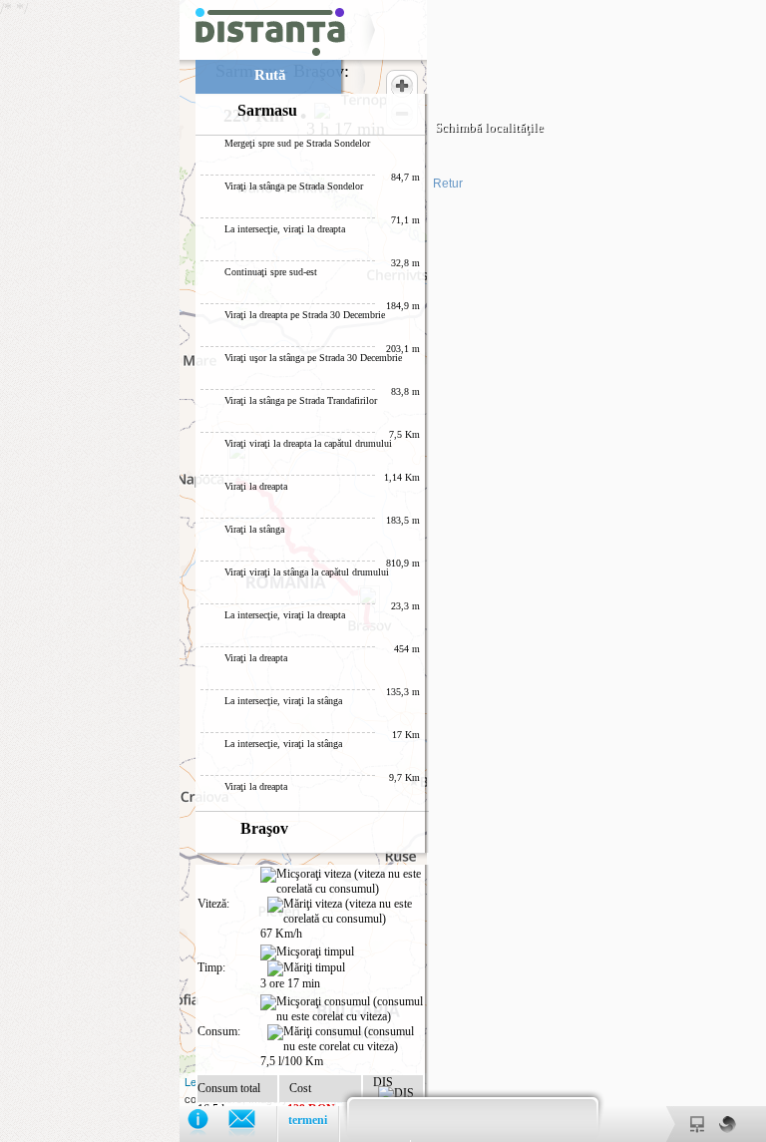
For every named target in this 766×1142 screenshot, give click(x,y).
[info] (208, 1123)
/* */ (272, 571)
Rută (270, 75)
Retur (448, 183)
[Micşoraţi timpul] (307, 952)
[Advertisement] (90, 299)
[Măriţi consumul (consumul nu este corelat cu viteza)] (345, 1039)
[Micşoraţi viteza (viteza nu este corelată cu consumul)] (341, 882)
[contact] (251, 1123)
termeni (307, 1120)
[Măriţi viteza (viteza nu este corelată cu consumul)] (345, 912)
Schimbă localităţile (489, 127)
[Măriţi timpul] (306, 968)
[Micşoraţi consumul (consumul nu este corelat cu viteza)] (341, 1009)
